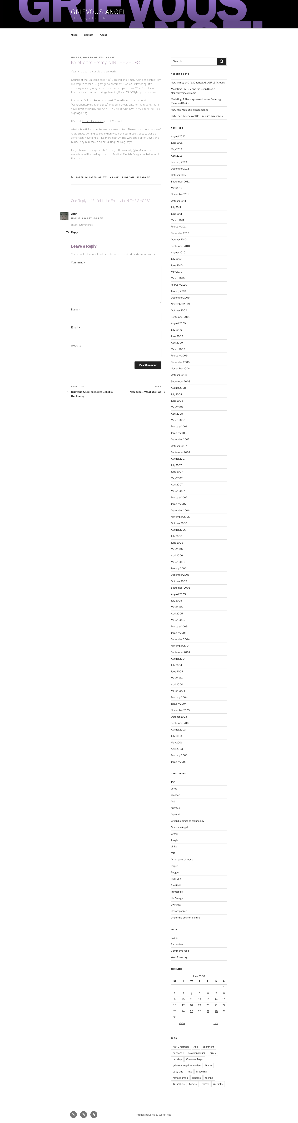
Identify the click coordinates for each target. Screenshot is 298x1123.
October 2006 (179, 523)
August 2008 (178, 387)
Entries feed (177, 944)
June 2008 (177, 400)
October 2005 (179, 581)
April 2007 (177, 484)
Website (76, 345)
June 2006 (177, 542)
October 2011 (178, 200)
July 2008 (176, 394)
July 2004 (176, 665)
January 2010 (178, 291)
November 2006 (180, 516)
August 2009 (178, 323)
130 (173, 782)
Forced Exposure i (92, 121)
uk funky (218, 1083)
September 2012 (180, 181)
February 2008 (179, 426)
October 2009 (179, 310)
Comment (78, 262)
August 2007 (178, 458)
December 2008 (180, 362)
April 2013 (176, 155)
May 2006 (177, 549)
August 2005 (178, 594)
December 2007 (180, 439)
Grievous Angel (99, 12)
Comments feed (180, 950)
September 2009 (180, 316)
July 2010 (176, 258)
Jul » (215, 1023)
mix (190, 1071)
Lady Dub (178, 1071)
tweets (193, 1083)
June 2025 (177, 142)
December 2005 (180, 574)
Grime (174, 833)
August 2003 (178, 729)
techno (209, 1077)
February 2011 (179, 226)
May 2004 (177, 678)
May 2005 (177, 606)
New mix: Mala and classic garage (189, 109)
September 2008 (180, 381)
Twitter (205, 1083)
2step (80, 177)
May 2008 (177, 407)
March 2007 (178, 490)
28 (216, 1011)
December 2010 (180, 233)
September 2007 (180, 452)
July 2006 (176, 536)
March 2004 (178, 690)
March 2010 (178, 278)
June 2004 (177, 671)
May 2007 (176, 478)
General (175, 814)
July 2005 (176, 600)
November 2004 (180, 645)
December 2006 (180, 510)
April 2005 (177, 613)
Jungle (174, 840)
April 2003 (177, 748)
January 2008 (178, 432)
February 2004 (179, 697)
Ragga (174, 865)
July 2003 (176, 735)
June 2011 (176, 213)
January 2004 (178, 703)
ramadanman (180, 1077)
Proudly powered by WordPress (153, 1114)
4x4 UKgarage (181, 1046)
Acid (195, 1046)
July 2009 (176, 329)
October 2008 (179, 374)
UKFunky (176, 904)
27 (208, 1011)
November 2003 (180, 710)
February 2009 (179, 355)
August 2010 (178, 252)
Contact (88, 34)
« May (182, 1023)
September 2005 (180, 587)
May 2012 (176, 187)
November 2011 (180, 194)
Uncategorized (179, 911)
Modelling (201, 1071)
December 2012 (180, 168)
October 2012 (178, 174)
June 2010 (177, 265)
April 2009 (177, 342)
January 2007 (178, 503)
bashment (208, 1046)
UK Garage (143, 177)
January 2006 (178, 568)
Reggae (175, 872)
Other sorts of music (182, 859)
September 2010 (180, 246)
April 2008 (177, 413)
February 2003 (179, 755)
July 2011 (176, 207)
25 (191, 1011)
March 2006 (178, 561)
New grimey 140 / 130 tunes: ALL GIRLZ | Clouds (198, 82)
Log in (174, 937)
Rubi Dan (128, 177)
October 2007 (179, 445)
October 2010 (179, 239)
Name (76, 309)
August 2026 (178, 136)
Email (75, 327)
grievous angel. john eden (187, 1065)
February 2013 (179, 162)
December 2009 (180, 297)
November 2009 (180, 303)
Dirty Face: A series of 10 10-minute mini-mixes (197, 116)
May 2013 (176, 149)
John (74, 213)
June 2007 (177, 471)
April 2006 (177, 555)
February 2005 (179, 626)
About (103, 34)
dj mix (213, 1052)
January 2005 (178, 632)
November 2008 (180, 368)
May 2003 (177, 742)
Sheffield (176, 885)
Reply (74, 232)
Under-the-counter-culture (185, 917)
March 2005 (178, 619)
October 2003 (179, 716)
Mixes (74, 34)
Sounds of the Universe (85, 79)
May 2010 (176, 271)
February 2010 (179, 284)
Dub (173, 801)
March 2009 (178, 349)
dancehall (178, 1052)
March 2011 (177, 220)
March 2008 (178, 420)
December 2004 (180, 639)
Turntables (177, 891)
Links (174, 846)
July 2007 (176, 465)
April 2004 (177, 684)
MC (173, 853)
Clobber (175, 794)
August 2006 (178, 529)
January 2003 (178, 761)
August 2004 (178, 658)
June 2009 (177, 336)
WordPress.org (179, 957)
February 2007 (179, 497)
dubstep (91, 177)
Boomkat (99, 100)
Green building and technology (187, 820)
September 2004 (180, 652)
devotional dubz (196, 1052)
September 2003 (180, 723)
